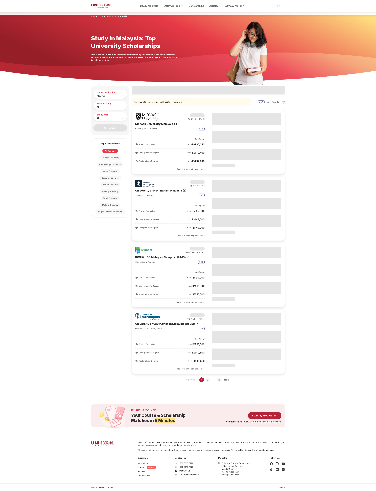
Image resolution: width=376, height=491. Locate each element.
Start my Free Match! (264, 415)
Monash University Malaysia (154, 123)
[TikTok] (271, 469)
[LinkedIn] (277, 469)
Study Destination (106, 92)
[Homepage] (101, 6)
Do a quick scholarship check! (265, 421)
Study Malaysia (149, 5)
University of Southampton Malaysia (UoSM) (165, 323)
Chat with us (184, 471)
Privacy (282, 487)
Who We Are (144, 463)
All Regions (110, 151)
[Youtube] (283, 463)
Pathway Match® (234, 5)
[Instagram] (277, 463)
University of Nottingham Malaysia (158, 190)
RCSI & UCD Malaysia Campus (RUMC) (160, 257)
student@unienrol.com (188, 474)
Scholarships (196, 5)
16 (219, 380)
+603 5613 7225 (185, 463)
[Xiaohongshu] (283, 469)
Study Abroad (172, 5)
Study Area (102, 114)
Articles (214, 5)
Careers (142, 467)
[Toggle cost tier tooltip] (283, 102)
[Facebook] (271, 463)
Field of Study (104, 103)
